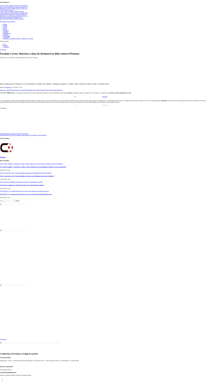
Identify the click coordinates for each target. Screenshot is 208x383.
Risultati (5, 45)
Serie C (5, 28)
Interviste (5, 34)
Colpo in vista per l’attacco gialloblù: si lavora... (12, 11)
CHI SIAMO (6, 36)
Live (4, 44)
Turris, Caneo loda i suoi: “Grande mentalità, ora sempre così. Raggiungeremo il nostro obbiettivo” (27, 174)
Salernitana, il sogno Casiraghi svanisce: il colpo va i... (14, 8)
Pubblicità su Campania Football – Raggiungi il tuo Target (18, 38)
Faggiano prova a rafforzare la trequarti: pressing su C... (14, 16)
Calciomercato (7, 33)
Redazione (8, 87)
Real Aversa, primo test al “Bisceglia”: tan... (11, 17)
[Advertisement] (49, 69)
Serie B (5, 27)
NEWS (5, 25)
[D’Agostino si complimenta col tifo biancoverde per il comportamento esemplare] (21, 180)
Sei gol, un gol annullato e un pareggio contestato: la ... (14, 7)
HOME (5, 24)
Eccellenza (6, 31)
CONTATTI (6, 37)
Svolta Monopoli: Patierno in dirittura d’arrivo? (12, 18)
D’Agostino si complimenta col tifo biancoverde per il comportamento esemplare (22, 183)
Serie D (5, 29)
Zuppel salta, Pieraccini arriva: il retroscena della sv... (13, 14)
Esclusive (5, 32)
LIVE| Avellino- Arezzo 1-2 (7, 10)
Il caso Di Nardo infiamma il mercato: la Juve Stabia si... (14, 5)
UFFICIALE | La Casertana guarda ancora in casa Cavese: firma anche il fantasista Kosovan (26, 193)
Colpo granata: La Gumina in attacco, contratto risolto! (14, 13)
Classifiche (6, 47)
